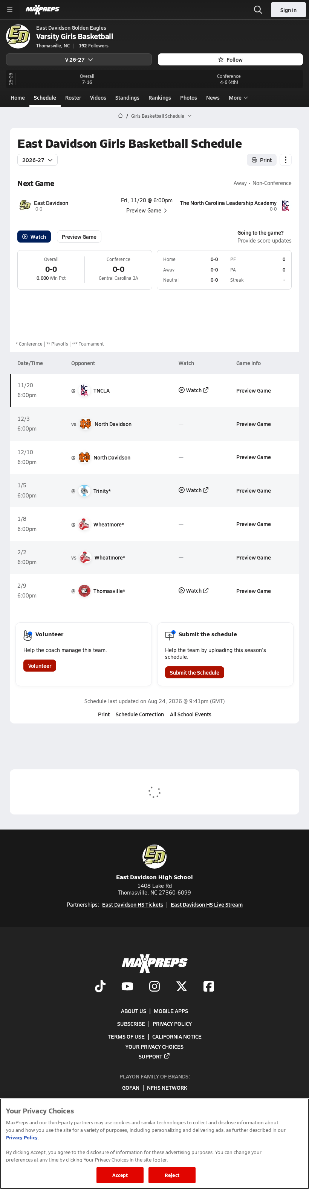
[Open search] (258, 10)
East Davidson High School (154, 876)
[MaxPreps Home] (43, 10)
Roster (73, 97)
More (235, 97)
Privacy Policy (172, 1023)
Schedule (45, 97)
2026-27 (33, 160)
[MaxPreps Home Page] (120, 116)
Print (266, 160)
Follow (234, 59)
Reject (172, 1174)
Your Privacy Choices (154, 1046)
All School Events (190, 714)
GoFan (130, 1087)
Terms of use (126, 1036)
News (213, 97)
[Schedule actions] (286, 160)
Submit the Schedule (194, 672)
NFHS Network (167, 1087)
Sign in (288, 10)
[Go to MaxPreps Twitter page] (182, 987)
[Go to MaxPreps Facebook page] (209, 987)
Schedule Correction (140, 714)
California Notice (177, 1036)
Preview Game (79, 236)
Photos (188, 97)
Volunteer (39, 665)
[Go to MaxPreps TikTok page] (100, 987)
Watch (38, 236)
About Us (133, 1011)
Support (150, 1056)
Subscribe (131, 1023)
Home (18, 97)
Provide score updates (264, 240)
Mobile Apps (171, 1011)
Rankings (159, 97)
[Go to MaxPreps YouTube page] (127, 987)
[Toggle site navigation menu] (10, 10)
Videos (98, 97)
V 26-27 (75, 59)
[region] (154, 1143)
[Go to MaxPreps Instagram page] (154, 987)
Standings (127, 97)
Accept (120, 1174)
